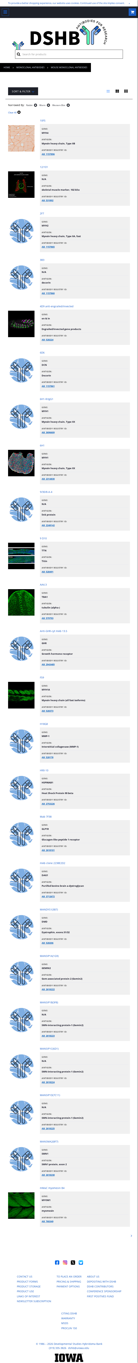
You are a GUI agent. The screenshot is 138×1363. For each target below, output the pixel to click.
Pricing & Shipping (69, 1281)
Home (7, 67)
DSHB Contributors (100, 1286)
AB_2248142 (48, 525)
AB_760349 (47, 1221)
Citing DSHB (69, 1313)
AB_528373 (47, 710)
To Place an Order (69, 1276)
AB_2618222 (48, 989)
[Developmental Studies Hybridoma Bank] (69, 45)
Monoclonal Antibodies (30, 67)
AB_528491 (47, 571)
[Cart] (132, 12)
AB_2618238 (48, 1175)
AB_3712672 (48, 896)
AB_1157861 (48, 386)
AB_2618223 (48, 1035)
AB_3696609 (48, 432)
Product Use (25, 1291)
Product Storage (29, 1286)
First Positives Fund (100, 1296)
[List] (108, 91)
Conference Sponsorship (104, 1291)
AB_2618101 (48, 850)
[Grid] (126, 91)
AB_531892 (47, 200)
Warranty (68, 1318)
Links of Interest (28, 1296)
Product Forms (27, 1281)
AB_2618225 (48, 1128)
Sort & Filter (21, 91)
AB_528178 (47, 757)
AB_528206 (47, 942)
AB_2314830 (48, 478)
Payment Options (68, 1286)
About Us (93, 1276)
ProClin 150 (69, 1328)
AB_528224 (47, 339)
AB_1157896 (48, 154)
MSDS (64, 1323)
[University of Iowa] (69, 1361)
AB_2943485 (48, 664)
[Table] (117, 91)
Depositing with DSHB (101, 1281)
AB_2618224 (48, 1082)
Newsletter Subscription (34, 1301)
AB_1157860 (48, 293)
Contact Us (24, 1276)
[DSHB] (18, 46)
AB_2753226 (48, 803)
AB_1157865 (48, 246)
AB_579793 (47, 618)
